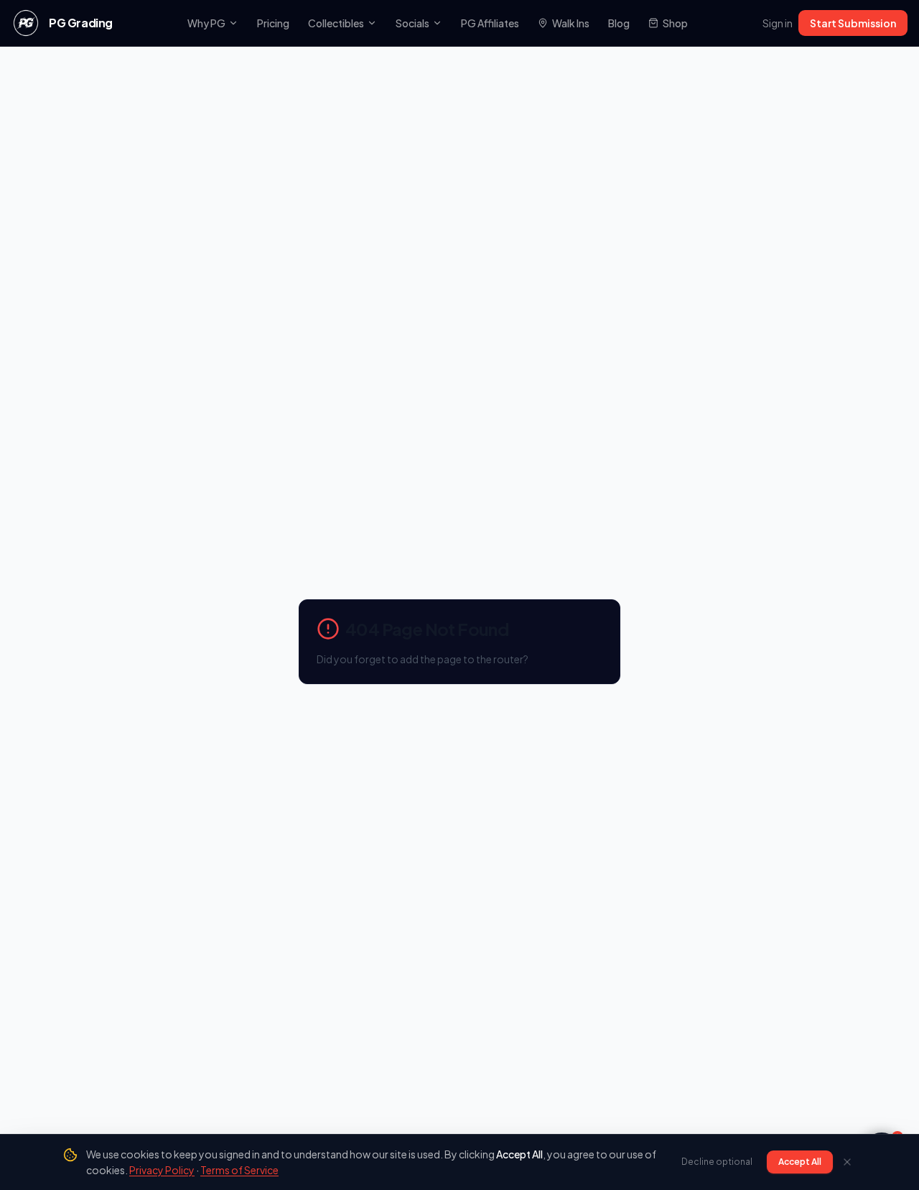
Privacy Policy (162, 1169)
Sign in (777, 23)
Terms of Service (239, 1169)
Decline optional (716, 1161)
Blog (619, 23)
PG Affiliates (490, 23)
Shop (675, 23)
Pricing (273, 23)
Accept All (799, 1161)
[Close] (847, 1162)
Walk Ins (570, 23)
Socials (412, 23)
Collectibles (336, 23)
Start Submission (853, 23)
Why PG (206, 23)
